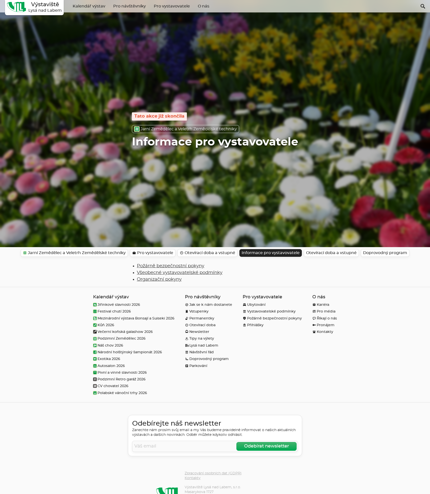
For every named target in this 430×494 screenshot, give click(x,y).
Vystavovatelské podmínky (271, 311)
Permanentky (201, 318)
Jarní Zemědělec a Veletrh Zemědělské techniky (189, 129)
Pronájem (325, 325)
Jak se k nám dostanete (210, 305)
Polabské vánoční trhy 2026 (122, 393)
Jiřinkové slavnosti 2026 (119, 305)
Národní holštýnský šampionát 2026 (130, 352)
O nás (203, 6)
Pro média (326, 311)
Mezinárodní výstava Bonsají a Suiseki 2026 (136, 318)
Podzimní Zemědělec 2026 (122, 338)
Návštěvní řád (201, 352)
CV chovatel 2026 (113, 386)
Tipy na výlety (201, 338)
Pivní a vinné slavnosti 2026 (122, 372)
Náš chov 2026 (110, 345)
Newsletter (199, 332)
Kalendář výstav (89, 6)
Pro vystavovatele (172, 6)
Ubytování (256, 305)
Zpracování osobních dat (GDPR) (213, 473)
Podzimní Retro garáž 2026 (122, 379)
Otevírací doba (202, 325)
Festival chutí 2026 (114, 311)
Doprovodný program (209, 359)
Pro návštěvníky (129, 6)
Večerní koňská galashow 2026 (125, 332)
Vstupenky (199, 311)
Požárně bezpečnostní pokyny (170, 266)
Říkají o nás (327, 318)
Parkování (198, 366)
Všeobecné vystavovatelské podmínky (179, 272)
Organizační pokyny (159, 279)
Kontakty (325, 332)
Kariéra (323, 305)
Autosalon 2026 (111, 366)
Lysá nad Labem (203, 345)
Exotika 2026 (109, 359)
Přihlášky (255, 325)
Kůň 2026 (106, 325)
